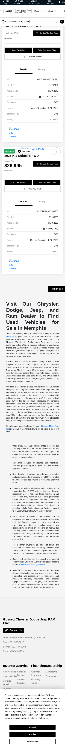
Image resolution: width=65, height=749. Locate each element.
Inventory (10, 665)
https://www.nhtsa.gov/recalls (33, 565)
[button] (24, 151)
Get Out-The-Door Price (48, 33)
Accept (32, 727)
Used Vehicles (10, 676)
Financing (38, 665)
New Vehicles (9, 671)
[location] (59, 2)
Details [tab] (24, 69)
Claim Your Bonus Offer (47, 50)
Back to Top (56, 289)
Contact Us (15, 630)
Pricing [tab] (41, 69)
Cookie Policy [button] (30, 715)
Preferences (32, 742)
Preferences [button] (43, 718)
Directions (51, 676)
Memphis (10, 336)
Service (22, 665)
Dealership (54, 665)
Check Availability (18, 50)
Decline (32, 734)
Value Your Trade (35, 57)
